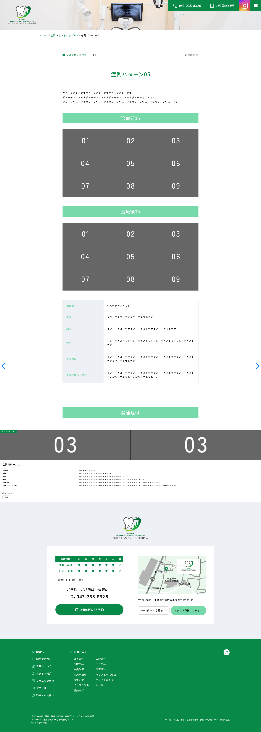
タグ (94, 55)
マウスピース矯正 (106, 674)
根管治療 (79, 680)
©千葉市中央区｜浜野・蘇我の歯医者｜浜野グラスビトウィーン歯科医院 (197, 719)
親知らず (79, 690)
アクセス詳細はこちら (187, 610)
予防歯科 (79, 664)
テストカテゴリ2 (76, 55)
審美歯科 (79, 658)
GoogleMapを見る (152, 610)
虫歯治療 (79, 669)
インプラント (81, 685)
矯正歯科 (101, 669)
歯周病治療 (80, 674)
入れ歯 (99, 685)
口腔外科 (101, 658)
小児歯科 (101, 664)
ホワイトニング (105, 680)
